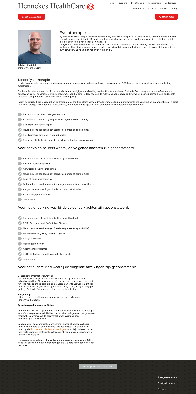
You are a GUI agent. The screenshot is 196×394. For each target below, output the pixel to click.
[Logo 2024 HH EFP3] (56, 4)
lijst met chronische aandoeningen (48, 329)
